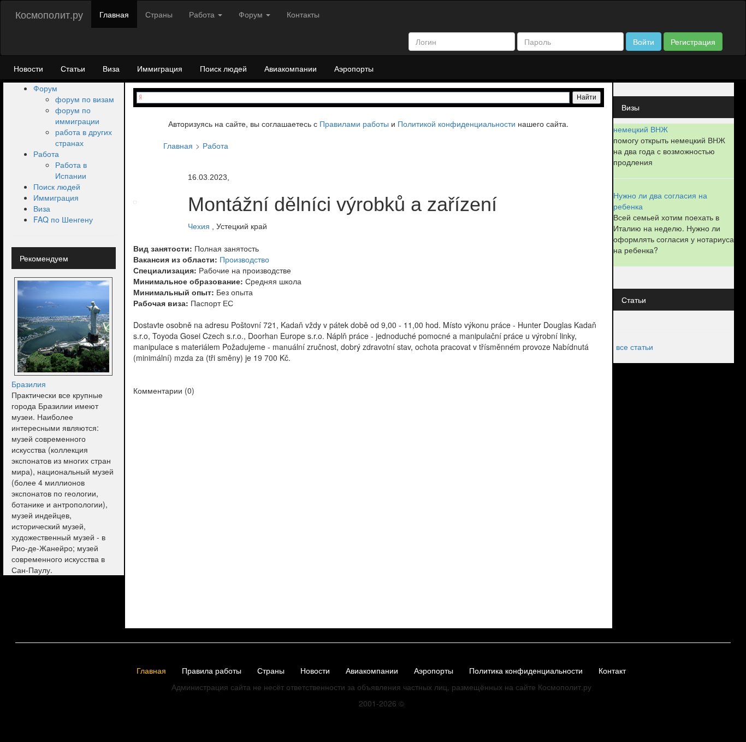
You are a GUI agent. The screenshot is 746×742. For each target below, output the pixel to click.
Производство (244, 259)
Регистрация (693, 41)
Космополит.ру (49, 14)
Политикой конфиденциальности (457, 123)
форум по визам (84, 99)
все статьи (634, 346)
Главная (114, 14)
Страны (159, 14)
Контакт (612, 671)
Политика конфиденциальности (526, 671)
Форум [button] (252, 14)
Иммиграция (159, 68)
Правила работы (211, 671)
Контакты (303, 14)
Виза (111, 68)
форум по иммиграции (77, 115)
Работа (46, 153)
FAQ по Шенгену (63, 219)
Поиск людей (223, 68)
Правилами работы (354, 123)
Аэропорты (354, 68)
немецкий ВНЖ (640, 129)
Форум (45, 88)
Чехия (199, 226)
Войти (643, 41)
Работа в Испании (71, 170)
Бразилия (28, 383)
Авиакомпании (290, 68)
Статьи (73, 68)
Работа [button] (203, 14)
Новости (28, 68)
